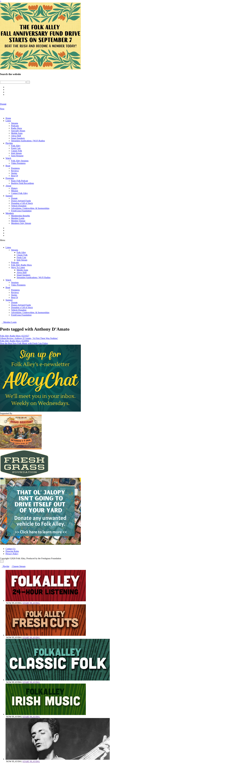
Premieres (15, 168)
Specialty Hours (18, 131)
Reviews (15, 171)
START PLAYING (31, 603)
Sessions (15, 282)
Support (9, 196)
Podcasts (15, 126)
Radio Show (16, 128)
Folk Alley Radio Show (21, 265)
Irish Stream (16, 153)
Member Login (17, 218)
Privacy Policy (12, 554)
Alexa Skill (16, 136)
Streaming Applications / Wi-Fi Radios (28, 141)
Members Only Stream (21, 223)
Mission (14, 191)
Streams (14, 123)
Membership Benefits (20, 216)
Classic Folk (16, 151)
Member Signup (18, 221)
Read (8, 166)
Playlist (5, 566)
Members (10, 213)
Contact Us (10, 549)
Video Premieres (18, 163)
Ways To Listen (18, 267)
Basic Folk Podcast (19, 181)
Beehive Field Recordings (22, 183)
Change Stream (18, 566)
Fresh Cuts (16, 148)
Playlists (9, 143)
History (14, 188)
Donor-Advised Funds (21, 201)
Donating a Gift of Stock (22, 203)
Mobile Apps (16, 133)
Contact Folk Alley (19, 193)
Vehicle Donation (18, 206)
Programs (10, 178)
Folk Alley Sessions (19, 161)
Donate (14, 198)
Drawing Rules (12, 551)
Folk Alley (15, 146)
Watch (8, 158)
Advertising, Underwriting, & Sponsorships (30, 208)
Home (8, 118)
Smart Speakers (18, 138)
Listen (8, 121)
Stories (14, 173)
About (8, 186)
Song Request (17, 156)
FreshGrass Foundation (21, 211)
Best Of (14, 176)
